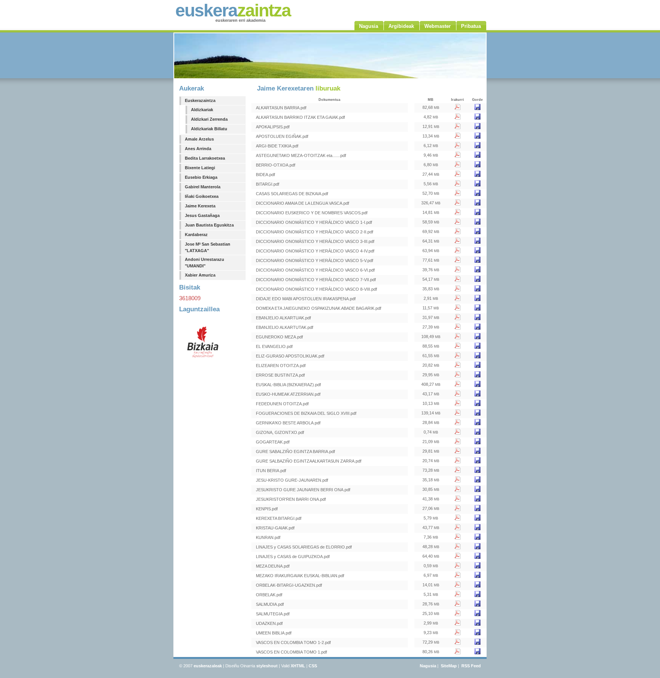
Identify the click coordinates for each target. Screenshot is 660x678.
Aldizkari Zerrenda (209, 119)
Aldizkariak (202, 109)
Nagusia (428, 665)
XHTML (298, 665)
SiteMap (449, 665)
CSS (313, 665)
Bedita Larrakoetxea (205, 158)
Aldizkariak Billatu (209, 128)
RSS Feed (471, 665)
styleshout (267, 665)
